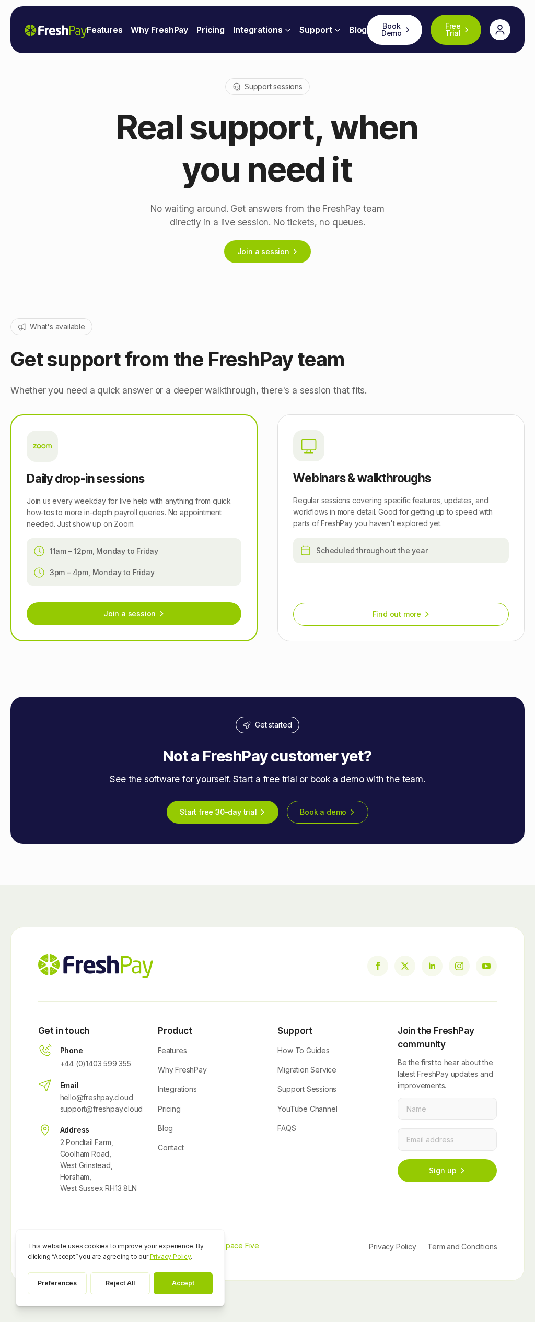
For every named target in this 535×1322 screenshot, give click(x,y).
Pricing (210, 30)
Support (315, 30)
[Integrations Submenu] (287, 30)
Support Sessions (306, 1089)
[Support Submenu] (336, 30)
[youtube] (486, 966)
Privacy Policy (392, 1246)
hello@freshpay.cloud (96, 1097)
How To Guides (303, 1050)
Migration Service (306, 1069)
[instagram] (459, 966)
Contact (171, 1147)
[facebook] (377, 966)
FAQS (286, 1128)
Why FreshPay (159, 30)
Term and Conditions (462, 1246)
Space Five (240, 1245)
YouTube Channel (307, 1108)
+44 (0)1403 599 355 (95, 1063)
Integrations (258, 30)
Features (104, 30)
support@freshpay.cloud (101, 1108)
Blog (358, 30)
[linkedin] (432, 966)
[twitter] (404, 966)
